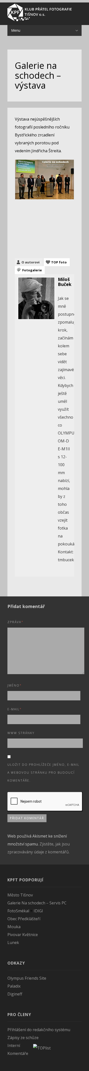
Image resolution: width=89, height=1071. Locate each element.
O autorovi (31, 262)
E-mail (14, 709)
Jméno (14, 685)
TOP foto (59, 262)
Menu (15, 30)
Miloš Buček (64, 281)
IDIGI (38, 911)
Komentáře (17, 1053)
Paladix (14, 986)
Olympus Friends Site (26, 978)
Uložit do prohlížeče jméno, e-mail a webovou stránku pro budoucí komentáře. (43, 773)
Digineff (14, 994)
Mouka (14, 926)
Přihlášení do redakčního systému (38, 1029)
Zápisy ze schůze (23, 1037)
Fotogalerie (32, 270)
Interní (13, 1045)
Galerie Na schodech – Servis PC (37, 903)
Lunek (13, 942)
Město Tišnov (20, 895)
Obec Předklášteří (23, 918)
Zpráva (15, 622)
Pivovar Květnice (22, 934)
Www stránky (21, 733)
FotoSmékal (18, 911)
